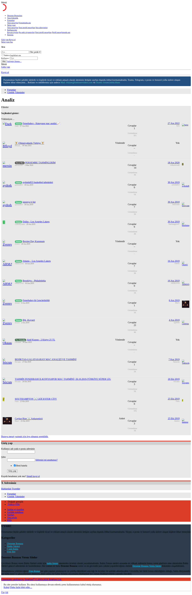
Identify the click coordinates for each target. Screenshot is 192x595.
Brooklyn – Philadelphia (34, 280)
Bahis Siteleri (13, 546)
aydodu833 (19, 185)
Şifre (3, 457)
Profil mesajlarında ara (61, 32)
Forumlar (11, 20)
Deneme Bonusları (14, 15)
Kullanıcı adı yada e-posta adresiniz (18, 448)
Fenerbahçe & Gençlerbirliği (36, 300)
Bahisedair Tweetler (10, 488)
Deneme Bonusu (15, 543)
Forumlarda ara (25, 23)
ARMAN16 (19, 264)
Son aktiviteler (42, 27)
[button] (4, 2)
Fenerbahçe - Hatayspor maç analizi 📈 (41, 123)
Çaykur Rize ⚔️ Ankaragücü (29, 418)
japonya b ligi (29, 202)
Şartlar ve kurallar (15, 509)
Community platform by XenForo (31, 579)
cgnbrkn (177, 322)
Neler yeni (11, 25)
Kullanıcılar (12, 30)
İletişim (10, 35)
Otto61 (177, 263)
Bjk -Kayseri (29, 320)
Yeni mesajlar (12, 23)
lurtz (178, 126)
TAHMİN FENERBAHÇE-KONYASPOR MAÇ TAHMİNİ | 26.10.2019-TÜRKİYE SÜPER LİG (63, 379)
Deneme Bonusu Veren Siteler (147, 566)
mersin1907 (19, 165)
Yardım (10, 515)
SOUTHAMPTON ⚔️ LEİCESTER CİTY (36, 399)
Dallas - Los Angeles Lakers (36, 221)
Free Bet (11, 551)
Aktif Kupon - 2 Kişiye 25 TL (41, 339)
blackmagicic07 (174, 224)
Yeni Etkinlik (12, 18)
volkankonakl (175, 165)
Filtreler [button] (5, 107)
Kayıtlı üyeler (12, 32)
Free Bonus (34, 571)
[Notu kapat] (187, 80)
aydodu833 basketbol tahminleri (38, 182)
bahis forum (52, 563)
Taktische (176, 362)
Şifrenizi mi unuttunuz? (47, 460)
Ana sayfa (12, 517)
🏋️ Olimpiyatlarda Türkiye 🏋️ (29, 143)
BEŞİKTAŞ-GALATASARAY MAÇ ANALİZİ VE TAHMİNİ (45, 359)
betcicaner (176, 204)
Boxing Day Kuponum (34, 241)
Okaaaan (18, 342)
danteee (177, 421)
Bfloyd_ (18, 146)
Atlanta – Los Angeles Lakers (36, 261)
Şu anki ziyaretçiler (27, 32)
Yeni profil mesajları (27, 27)
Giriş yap (5, 67)
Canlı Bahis (12, 549)
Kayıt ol (5, 72)
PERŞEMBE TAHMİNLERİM (40, 162)
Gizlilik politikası (15, 512)
